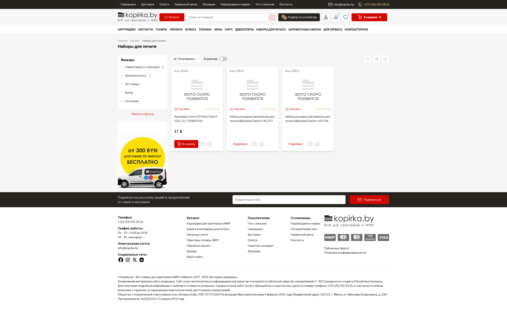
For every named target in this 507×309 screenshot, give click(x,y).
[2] (209, 109)
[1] (206, 109)
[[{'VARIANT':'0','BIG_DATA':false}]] (376, 59)
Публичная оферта (336, 248)
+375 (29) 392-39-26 (130, 222)
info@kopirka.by (128, 248)
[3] (212, 109)
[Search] (272, 17)
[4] (215, 109)
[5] (218, 109)
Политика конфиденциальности (345, 252)
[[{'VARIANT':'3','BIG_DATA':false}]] (367, 59)
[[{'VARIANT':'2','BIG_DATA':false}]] (385, 59)
